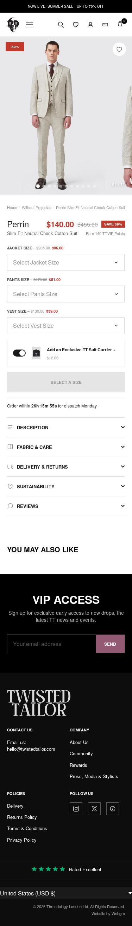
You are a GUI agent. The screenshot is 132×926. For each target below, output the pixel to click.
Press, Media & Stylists (94, 776)
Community (81, 753)
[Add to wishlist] (119, 49)
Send (110, 644)
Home (12, 207)
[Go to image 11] (94, 186)
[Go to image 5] (60, 186)
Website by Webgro (108, 913)
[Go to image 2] (43, 186)
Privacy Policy (22, 839)
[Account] (90, 25)
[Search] (61, 25)
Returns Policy (22, 817)
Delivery (15, 805)
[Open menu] (29, 25)
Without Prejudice (36, 207)
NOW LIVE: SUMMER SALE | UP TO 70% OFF (66, 6)
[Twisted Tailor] (13, 25)
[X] (94, 808)
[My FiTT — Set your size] (105, 25)
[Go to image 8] (77, 186)
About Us (79, 742)
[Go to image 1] (38, 186)
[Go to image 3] (49, 186)
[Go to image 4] (55, 186)
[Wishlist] (76, 25)
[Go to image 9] (83, 186)
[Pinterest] (112, 808)
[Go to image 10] (88, 186)
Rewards (78, 765)
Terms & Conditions (27, 828)
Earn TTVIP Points (105, 233)
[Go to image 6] (66, 186)
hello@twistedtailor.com (31, 748)
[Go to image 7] (71, 186)
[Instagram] (76, 808)
